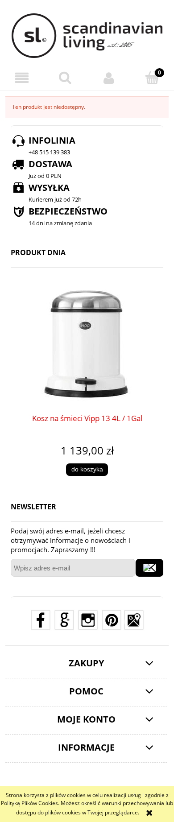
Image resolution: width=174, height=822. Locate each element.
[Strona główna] (87, 35)
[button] (22, 77)
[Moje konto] (109, 77)
